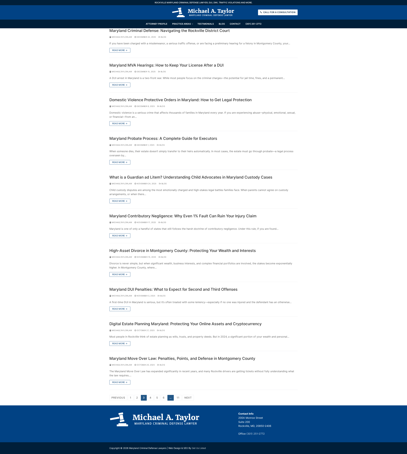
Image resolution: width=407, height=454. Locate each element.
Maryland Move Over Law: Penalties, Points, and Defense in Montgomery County (182, 358)
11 (178, 397)
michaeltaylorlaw (121, 37)
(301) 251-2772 (255, 433)
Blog (163, 37)
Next (188, 397)
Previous (118, 397)
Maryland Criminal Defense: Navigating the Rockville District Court (169, 30)
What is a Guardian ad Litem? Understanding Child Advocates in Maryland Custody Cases (190, 177)
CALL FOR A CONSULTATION (279, 12)
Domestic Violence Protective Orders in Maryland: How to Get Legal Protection (180, 100)
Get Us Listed (199, 448)
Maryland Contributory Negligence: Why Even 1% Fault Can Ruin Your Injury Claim (182, 216)
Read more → (120, 50)
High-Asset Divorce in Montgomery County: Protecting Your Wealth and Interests (182, 250)
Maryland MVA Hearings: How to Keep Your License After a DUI (166, 65)
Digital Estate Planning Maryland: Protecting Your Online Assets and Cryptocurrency (185, 324)
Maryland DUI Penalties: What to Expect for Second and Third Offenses (173, 289)
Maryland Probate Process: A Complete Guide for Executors (163, 138)
